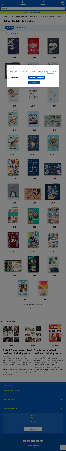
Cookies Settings (14, 77)
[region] (33, 76)
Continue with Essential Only (36, 77)
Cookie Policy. (50, 73)
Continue (34, 82)
